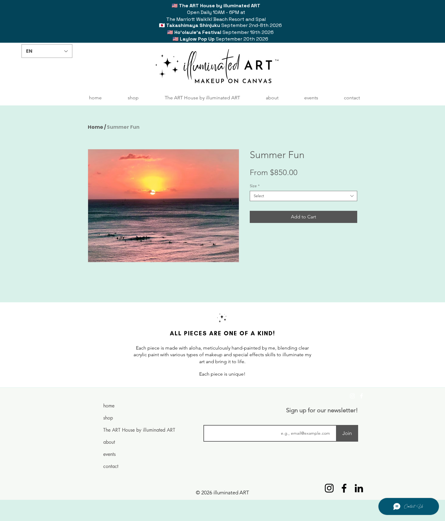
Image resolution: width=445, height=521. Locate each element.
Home (95, 127)
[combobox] (303, 196)
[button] (133, 98)
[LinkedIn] (359, 488)
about (109, 442)
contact (110, 466)
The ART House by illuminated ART (127, 430)
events (109, 454)
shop (108, 418)
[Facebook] (361, 396)
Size (255, 186)
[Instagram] (352, 396)
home (108, 406)
